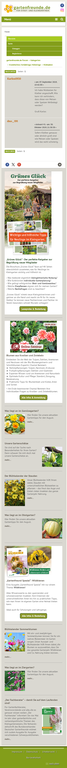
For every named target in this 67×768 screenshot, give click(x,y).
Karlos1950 (14, 78)
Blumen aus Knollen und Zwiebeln (25, 355)
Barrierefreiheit (33, 757)
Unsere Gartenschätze (16, 443)
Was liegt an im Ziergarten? (19, 667)
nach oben (54, 763)
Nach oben (9, 151)
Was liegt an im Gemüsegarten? (22, 410)
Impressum (17, 751)
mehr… (30, 421)
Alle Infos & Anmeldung (33, 397)
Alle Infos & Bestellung (33, 615)
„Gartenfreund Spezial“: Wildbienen (25, 580)
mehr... (8, 739)
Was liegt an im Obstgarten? (20, 515)
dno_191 (12, 121)
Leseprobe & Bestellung (33, 309)
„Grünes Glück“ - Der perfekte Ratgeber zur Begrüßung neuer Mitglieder (29, 261)
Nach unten (10, 71)
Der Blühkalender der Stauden (21, 475)
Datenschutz (32, 751)
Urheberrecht (48, 751)
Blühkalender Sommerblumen (21, 629)
